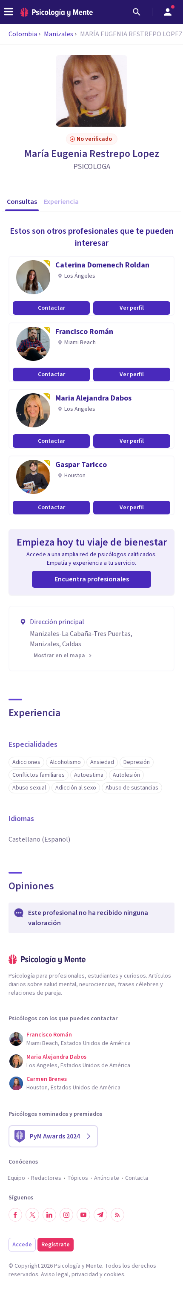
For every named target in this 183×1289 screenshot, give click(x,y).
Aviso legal (55, 1274)
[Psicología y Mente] (56, 12)
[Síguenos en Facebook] (15, 1215)
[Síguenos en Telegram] (100, 1215)
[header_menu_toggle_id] (8, 11)
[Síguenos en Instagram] (66, 1215)
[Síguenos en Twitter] (32, 1215)
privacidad (84, 1274)
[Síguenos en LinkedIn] (49, 1215)
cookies (114, 1274)
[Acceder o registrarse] (167, 11)
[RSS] (117, 1215)
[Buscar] (136, 11)
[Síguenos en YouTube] (83, 1215)
